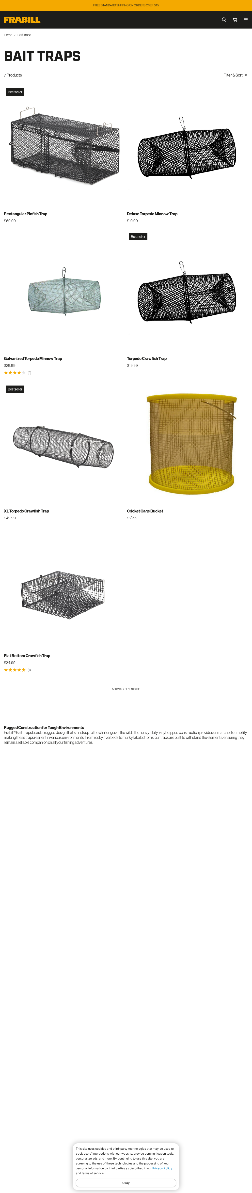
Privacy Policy (162, 1168)
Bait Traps (24, 35)
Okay (126, 1183)
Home (8, 35)
